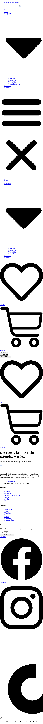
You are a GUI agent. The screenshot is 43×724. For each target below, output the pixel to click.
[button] (21, 133)
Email (2, 532)
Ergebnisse (4, 354)
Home (6, 10)
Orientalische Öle (14, 84)
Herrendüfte (12, 78)
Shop (6, 12)
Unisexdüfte (12, 82)
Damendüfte (12, 80)
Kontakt (6, 88)
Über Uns (7, 86)
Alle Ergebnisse (5, 356)
